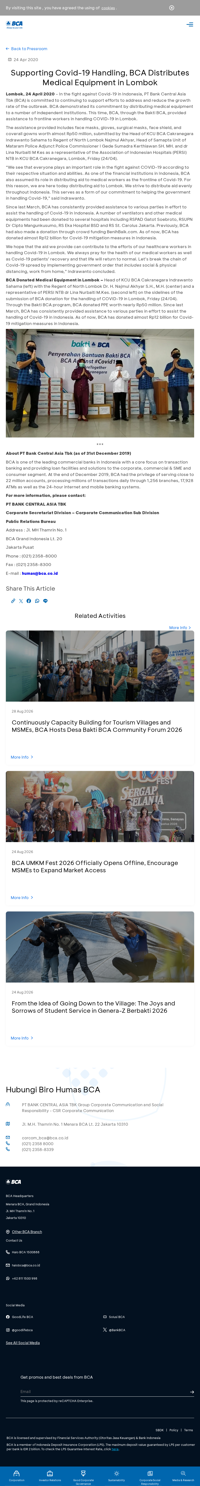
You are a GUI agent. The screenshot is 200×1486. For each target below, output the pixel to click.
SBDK (160, 1430)
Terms (188, 1430)
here (115, 1449)
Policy (174, 1430)
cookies (108, 8)
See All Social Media (23, 1342)
